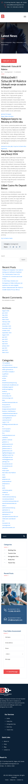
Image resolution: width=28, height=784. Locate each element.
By (2, 72)
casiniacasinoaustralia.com (9, 415)
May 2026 (5, 315)
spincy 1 (4, 505)
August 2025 (5, 335)
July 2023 (4, 348)
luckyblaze (5, 468)
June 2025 (5, 339)
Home (6, 780)
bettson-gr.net (6, 393)
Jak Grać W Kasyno (6, 114)
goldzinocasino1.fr (7, 446)
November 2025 (6, 328)
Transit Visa (11, 563)
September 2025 (6, 332)
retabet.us (5, 492)
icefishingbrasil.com (7, 457)
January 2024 (5, 346)
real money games (7, 490)
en (3, 426)
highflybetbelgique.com (8, 453)
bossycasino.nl (6, 404)
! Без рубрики (6, 363)
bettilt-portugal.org (7, 389)
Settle (8, 718)
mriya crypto (5, 470)
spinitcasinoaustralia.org (8, 507)
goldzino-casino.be (7, 439)
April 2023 (5, 350)
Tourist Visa (10, 729)
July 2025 (4, 337)
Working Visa (12, 550)
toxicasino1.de (6, 523)
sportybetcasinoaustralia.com (10, 516)
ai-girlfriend (5, 374)
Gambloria (5, 437)
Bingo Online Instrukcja (7, 116)
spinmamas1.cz (6, 514)
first (3, 433)
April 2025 (5, 343)
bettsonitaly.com (6, 396)
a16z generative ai (7, 365)
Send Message (13, 672)
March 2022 (5, 352)
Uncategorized (6, 525)
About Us (6, 741)
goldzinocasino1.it (7, 448)
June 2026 (5, 313)
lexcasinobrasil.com (7, 464)
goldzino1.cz (5, 442)
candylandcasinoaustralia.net (9, 413)
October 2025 (6, 330)
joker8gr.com (5, 461)
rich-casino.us (5, 494)
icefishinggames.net (7, 459)
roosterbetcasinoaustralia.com (10, 501)
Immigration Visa (13, 556)
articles (4, 380)
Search (3, 256)
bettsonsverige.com (7, 398)
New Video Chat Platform (9, 472)
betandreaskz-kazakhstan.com (10, 385)
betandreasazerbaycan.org (9, 382)
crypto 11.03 (5, 422)
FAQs (5, 744)
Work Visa (9, 727)
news (3, 475)
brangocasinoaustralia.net (9, 409)
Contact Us (7, 750)
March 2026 (5, 319)
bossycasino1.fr (6, 407)
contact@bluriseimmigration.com (15, 4)
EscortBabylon (6, 431)
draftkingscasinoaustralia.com (10, 424)
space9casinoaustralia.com (9, 503)
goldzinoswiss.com (7, 450)
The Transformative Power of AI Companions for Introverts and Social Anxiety (12, 276)
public (3, 488)
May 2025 (5, 341)
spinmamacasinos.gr (7, 512)
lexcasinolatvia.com (7, 466)
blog (3, 400)
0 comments (17, 72)
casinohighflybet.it (7, 418)
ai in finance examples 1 (8, 371)
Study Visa (11, 559)
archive (4, 378)
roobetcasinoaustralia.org (9, 497)
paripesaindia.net (6, 481)
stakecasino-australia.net (9, 518)
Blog (5, 747)
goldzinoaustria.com (7, 444)
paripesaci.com (6, 479)
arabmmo (4, 376)
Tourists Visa (12, 553)
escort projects (6, 428)
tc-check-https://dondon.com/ (10, 281)
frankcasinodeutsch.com (8, 435)
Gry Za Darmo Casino (7, 238)
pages (4, 477)
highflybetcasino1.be (7, 455)
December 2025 (6, 326)
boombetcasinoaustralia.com (10, 402)
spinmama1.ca (6, 510)
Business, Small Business (9, 411)
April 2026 (5, 317)
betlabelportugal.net (7, 387)
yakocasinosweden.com (8, 527)
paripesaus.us (6, 483)
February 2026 (6, 321)
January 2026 (5, 324)
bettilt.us (4, 391)
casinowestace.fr (6, 420)
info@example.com (15, 620)
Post (3, 486)
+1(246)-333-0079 (14, 611)
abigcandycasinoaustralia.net (10, 367)
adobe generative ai (7, 369)
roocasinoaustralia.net (8, 499)
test (3, 521)
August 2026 (5, 310)
